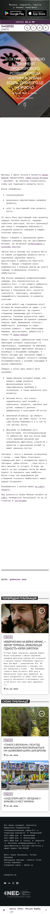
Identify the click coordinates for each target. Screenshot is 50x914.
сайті (4, 497)
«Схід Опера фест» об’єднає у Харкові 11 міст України (22, 800)
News (25, 51)
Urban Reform (20, 334)
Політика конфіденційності (22, 843)
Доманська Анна (18, 579)
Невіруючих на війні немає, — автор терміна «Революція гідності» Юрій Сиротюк (25, 645)
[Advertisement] (25, 146)
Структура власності (14, 833)
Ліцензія (39, 840)
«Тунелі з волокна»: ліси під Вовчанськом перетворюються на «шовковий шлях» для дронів (25, 747)
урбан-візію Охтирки (36, 178)
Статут (27, 840)
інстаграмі (21, 500)
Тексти (8, 637)
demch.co (28, 865)
